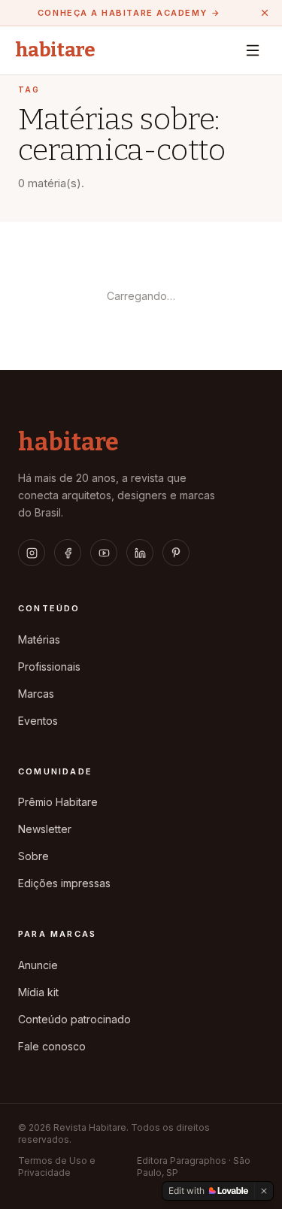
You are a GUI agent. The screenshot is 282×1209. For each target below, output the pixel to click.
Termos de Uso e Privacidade (57, 1166)
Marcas (36, 693)
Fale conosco (52, 1046)
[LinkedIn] (139, 552)
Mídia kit (38, 992)
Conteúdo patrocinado (74, 1019)
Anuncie (38, 965)
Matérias (39, 639)
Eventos (38, 720)
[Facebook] (67, 552)
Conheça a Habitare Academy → (129, 13)
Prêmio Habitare (58, 801)
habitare (55, 50)
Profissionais (49, 666)
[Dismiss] (264, 1191)
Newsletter (44, 829)
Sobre (33, 856)
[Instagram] (31, 552)
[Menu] (252, 50)
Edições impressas (64, 883)
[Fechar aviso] (264, 13)
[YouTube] (103, 552)
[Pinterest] (176, 552)
